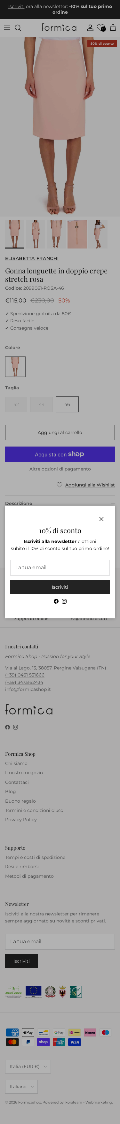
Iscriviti (60, 587)
